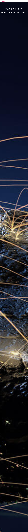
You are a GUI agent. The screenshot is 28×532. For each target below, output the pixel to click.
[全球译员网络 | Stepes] (3, 1)
